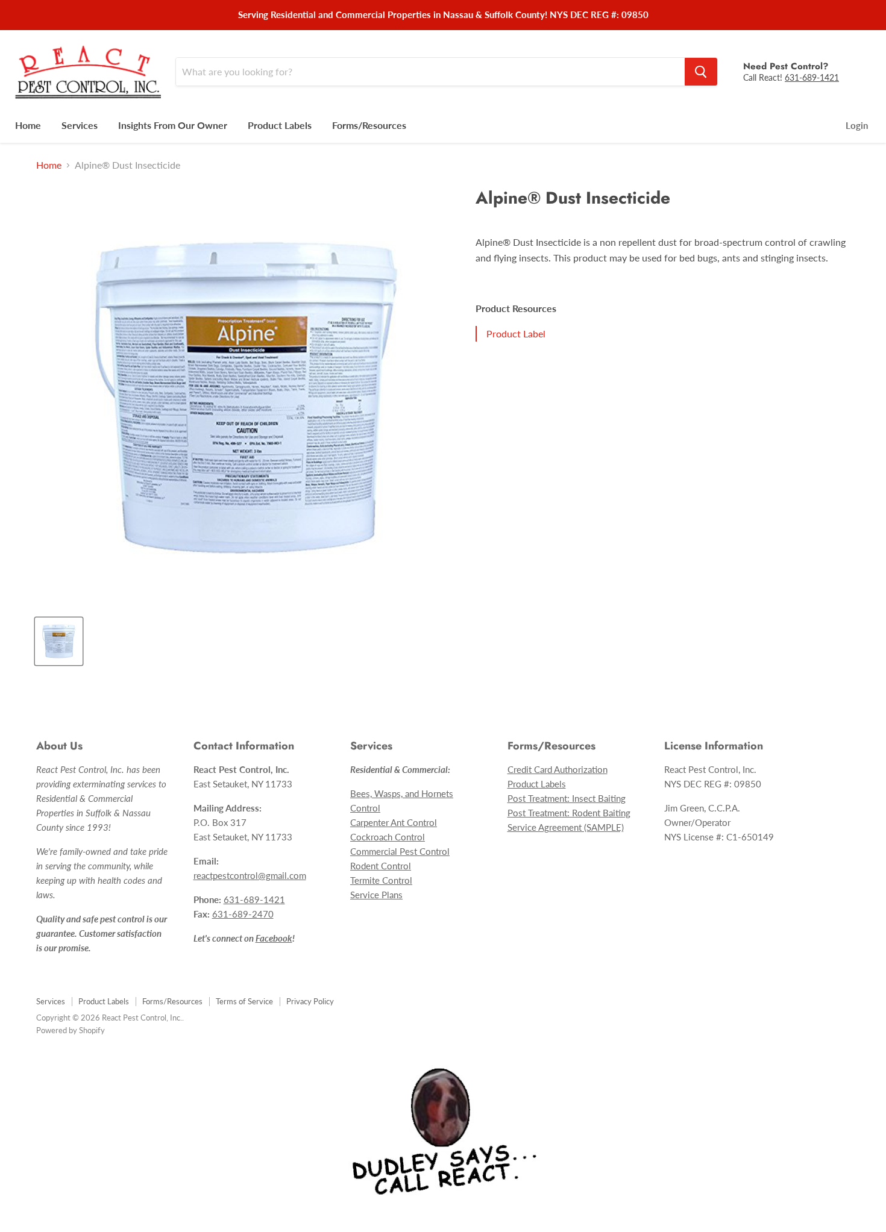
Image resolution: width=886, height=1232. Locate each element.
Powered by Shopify (70, 1030)
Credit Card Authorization (557, 769)
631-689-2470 (243, 913)
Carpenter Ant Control (393, 822)
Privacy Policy (310, 1001)
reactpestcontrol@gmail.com (249, 875)
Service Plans (376, 894)
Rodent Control (380, 865)
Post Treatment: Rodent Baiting (568, 812)
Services (79, 125)
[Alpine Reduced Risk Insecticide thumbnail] (59, 641)
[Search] (701, 72)
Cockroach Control (387, 836)
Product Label (515, 333)
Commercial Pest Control (400, 851)
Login (857, 125)
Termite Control (381, 880)
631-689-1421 (812, 77)
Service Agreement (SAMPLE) (565, 827)
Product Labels (280, 125)
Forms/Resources (369, 125)
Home (28, 125)
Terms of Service (244, 1001)
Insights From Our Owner (172, 125)
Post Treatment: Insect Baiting (566, 798)
